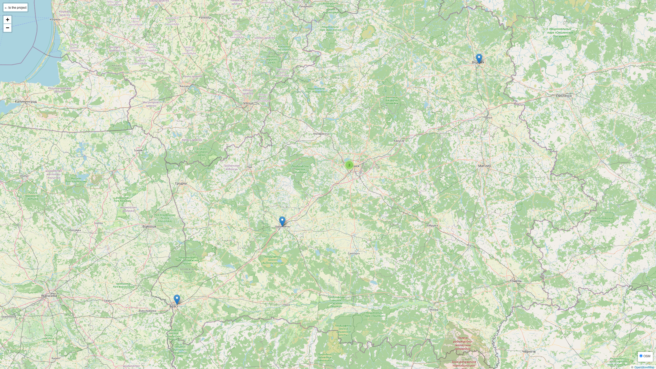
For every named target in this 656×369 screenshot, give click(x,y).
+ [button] (7, 19)
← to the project (15, 7)
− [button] (7, 28)
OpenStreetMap (644, 367)
